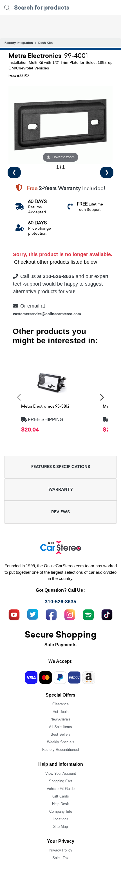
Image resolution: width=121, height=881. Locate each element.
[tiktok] (106, 614)
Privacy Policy (60, 850)
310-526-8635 (60, 601)
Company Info (60, 811)
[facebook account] (51, 614)
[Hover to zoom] (60, 124)
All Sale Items (60, 727)
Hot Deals (61, 712)
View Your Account (60, 773)
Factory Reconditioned (60, 749)
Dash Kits (45, 42)
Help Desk (60, 804)
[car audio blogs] (88, 614)
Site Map (60, 826)
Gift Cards (60, 796)
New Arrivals (60, 719)
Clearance (60, 704)
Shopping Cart (60, 781)
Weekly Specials (60, 742)
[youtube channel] (14, 614)
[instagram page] (69, 614)
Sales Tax (60, 858)
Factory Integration (19, 42)
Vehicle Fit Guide (61, 789)
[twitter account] (32, 614)
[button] (19, 397)
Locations (60, 819)
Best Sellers (61, 734)
